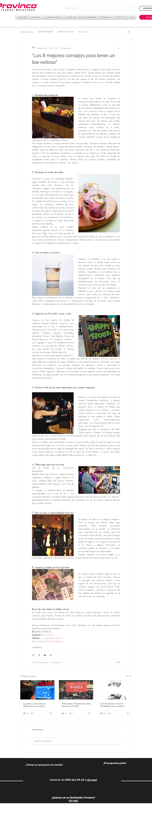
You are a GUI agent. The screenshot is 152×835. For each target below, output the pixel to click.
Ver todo (129, 676)
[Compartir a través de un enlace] (51, 655)
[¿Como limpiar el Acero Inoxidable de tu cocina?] (114, 689)
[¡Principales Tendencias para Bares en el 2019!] (76, 689)
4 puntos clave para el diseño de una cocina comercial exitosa (34, 704)
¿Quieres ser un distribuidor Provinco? (73, 797)
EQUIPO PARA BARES (45, 32)
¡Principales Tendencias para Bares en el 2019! (76, 704)
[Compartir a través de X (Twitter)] (39, 655)
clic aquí (92, 779)
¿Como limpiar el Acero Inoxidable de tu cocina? (112, 704)
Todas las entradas (26, 32)
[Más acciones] (118, 48)
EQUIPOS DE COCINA (66, 32)
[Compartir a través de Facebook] (33, 655)
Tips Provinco (83, 32)
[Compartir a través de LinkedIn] (45, 655)
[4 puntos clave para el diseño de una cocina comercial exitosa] (37, 689)
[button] (105, 17)
